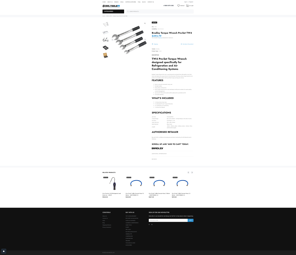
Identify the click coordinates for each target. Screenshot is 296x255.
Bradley (157, 49)
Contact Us (105, 218)
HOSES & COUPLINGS (130, 220)
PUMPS (127, 227)
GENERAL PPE (129, 234)
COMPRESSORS (129, 236)
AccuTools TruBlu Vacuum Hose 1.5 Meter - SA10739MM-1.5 (135, 194)
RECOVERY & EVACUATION (132, 218)
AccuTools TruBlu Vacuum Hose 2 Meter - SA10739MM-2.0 (159, 194)
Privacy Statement (107, 227)
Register (191, 2)
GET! (190, 220)
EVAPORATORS (129, 238)
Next (145, 39)
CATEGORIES (108, 11)
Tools (160, 51)
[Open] (3, 251)
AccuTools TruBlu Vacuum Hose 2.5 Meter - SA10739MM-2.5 (181, 194)
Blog (104, 223)
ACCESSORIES (129, 245)
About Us (105, 216)
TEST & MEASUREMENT (131, 216)
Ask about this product (188, 44)
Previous (112, 39)
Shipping (160, 38)
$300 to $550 (109, 16)
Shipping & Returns (107, 225)
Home (104, 16)
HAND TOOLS (129, 225)
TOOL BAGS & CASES (130, 243)
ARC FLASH (128, 229)
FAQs (104, 220)
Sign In (185, 2)
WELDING (128, 241)
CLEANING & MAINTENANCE (132, 223)
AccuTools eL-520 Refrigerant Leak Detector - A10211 (112, 194)
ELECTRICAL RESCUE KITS (131, 232)
